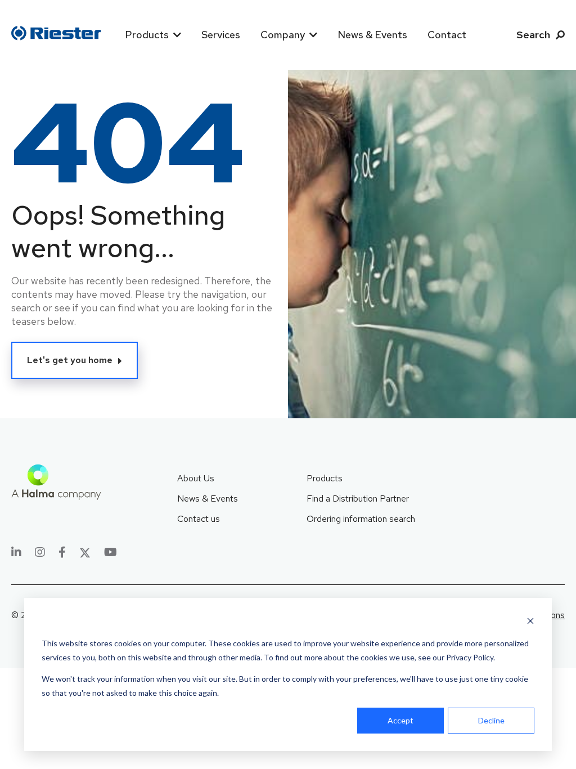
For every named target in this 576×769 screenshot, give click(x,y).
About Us (195, 478)
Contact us (198, 519)
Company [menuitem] (282, 34)
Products (325, 478)
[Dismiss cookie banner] (530, 622)
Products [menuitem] (147, 34)
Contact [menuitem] (447, 34)
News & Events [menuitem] (372, 34)
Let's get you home (69, 360)
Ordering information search (361, 519)
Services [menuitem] (220, 34)
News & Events (207, 498)
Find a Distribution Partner (358, 498)
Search (533, 34)
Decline (491, 720)
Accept (400, 720)
